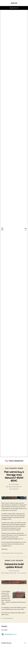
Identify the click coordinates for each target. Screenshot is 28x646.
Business (7, 560)
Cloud (7, 468)
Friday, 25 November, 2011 (15, 486)
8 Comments (15, 489)
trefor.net (14, 3)
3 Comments (23, 573)
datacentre (13, 468)
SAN (12, 553)
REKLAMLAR (14, 8)
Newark (8, 553)
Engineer (20, 468)
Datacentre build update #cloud (13, 565)
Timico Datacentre (18, 553)
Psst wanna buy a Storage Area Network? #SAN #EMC (14, 476)
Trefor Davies (15, 484)
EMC (4, 553)
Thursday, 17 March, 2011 (10, 573)
